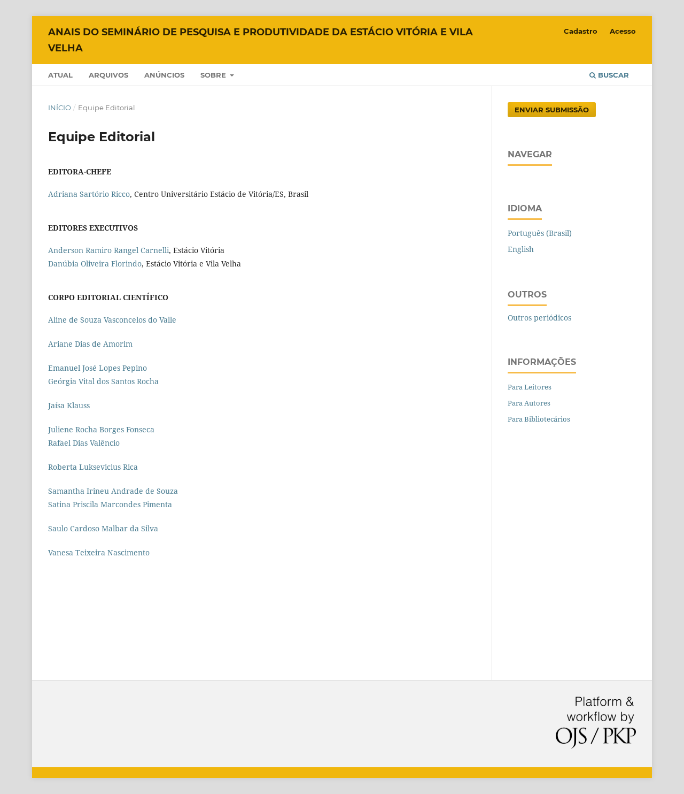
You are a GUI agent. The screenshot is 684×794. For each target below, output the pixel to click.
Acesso (623, 31)
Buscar (612, 75)
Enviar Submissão (552, 109)
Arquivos (108, 75)
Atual (60, 75)
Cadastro (580, 31)
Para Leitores (529, 387)
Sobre (214, 75)
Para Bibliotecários (539, 419)
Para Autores (529, 403)
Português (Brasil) (540, 233)
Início (59, 107)
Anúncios (164, 75)
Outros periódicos (539, 317)
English (521, 249)
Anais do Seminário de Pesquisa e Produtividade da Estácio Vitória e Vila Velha (260, 40)
